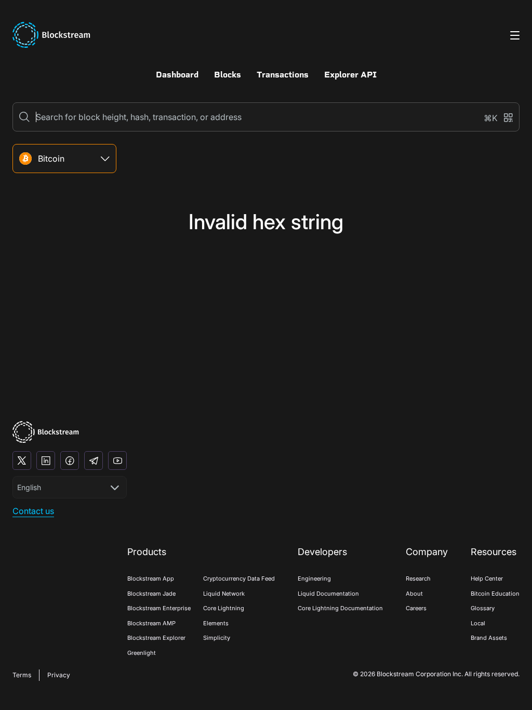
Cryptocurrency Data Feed (239, 578)
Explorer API (350, 75)
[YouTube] (117, 460)
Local (478, 623)
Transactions (283, 75)
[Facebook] (69, 460)
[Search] (24, 117)
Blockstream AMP (151, 623)
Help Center (487, 578)
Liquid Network (224, 593)
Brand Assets (489, 637)
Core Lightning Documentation (340, 608)
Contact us (33, 511)
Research (418, 578)
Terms (21, 675)
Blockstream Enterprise (159, 608)
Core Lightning (223, 608)
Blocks (227, 75)
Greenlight (141, 652)
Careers (416, 608)
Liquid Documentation (328, 593)
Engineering (314, 578)
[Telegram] (93, 460)
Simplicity (216, 637)
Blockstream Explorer (156, 637)
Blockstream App (150, 578)
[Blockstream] (45, 432)
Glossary (483, 608)
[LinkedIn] (45, 460)
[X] (21, 460)
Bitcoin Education (495, 593)
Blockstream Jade (151, 593)
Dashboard (177, 75)
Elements (216, 623)
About (414, 593)
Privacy (58, 675)
